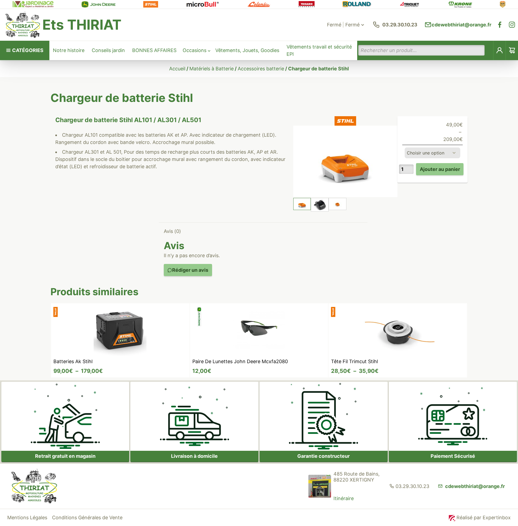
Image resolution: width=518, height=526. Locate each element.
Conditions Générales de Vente (87, 517)
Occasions (194, 50)
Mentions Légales (27, 517)
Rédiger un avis (190, 270)
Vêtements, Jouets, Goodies (247, 50)
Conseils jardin (108, 50)
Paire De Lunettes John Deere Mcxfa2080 (240, 361)
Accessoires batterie (261, 68)
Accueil (177, 68)
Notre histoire (68, 50)
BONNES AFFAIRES (154, 50)
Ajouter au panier (440, 169)
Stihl (126, 120)
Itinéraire (343, 498)
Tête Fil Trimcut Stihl (354, 361)
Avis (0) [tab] (172, 231)
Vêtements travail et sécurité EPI (319, 50)
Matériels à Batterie (211, 68)
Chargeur (72, 135)
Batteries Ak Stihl (73, 361)
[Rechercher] (489, 50)
